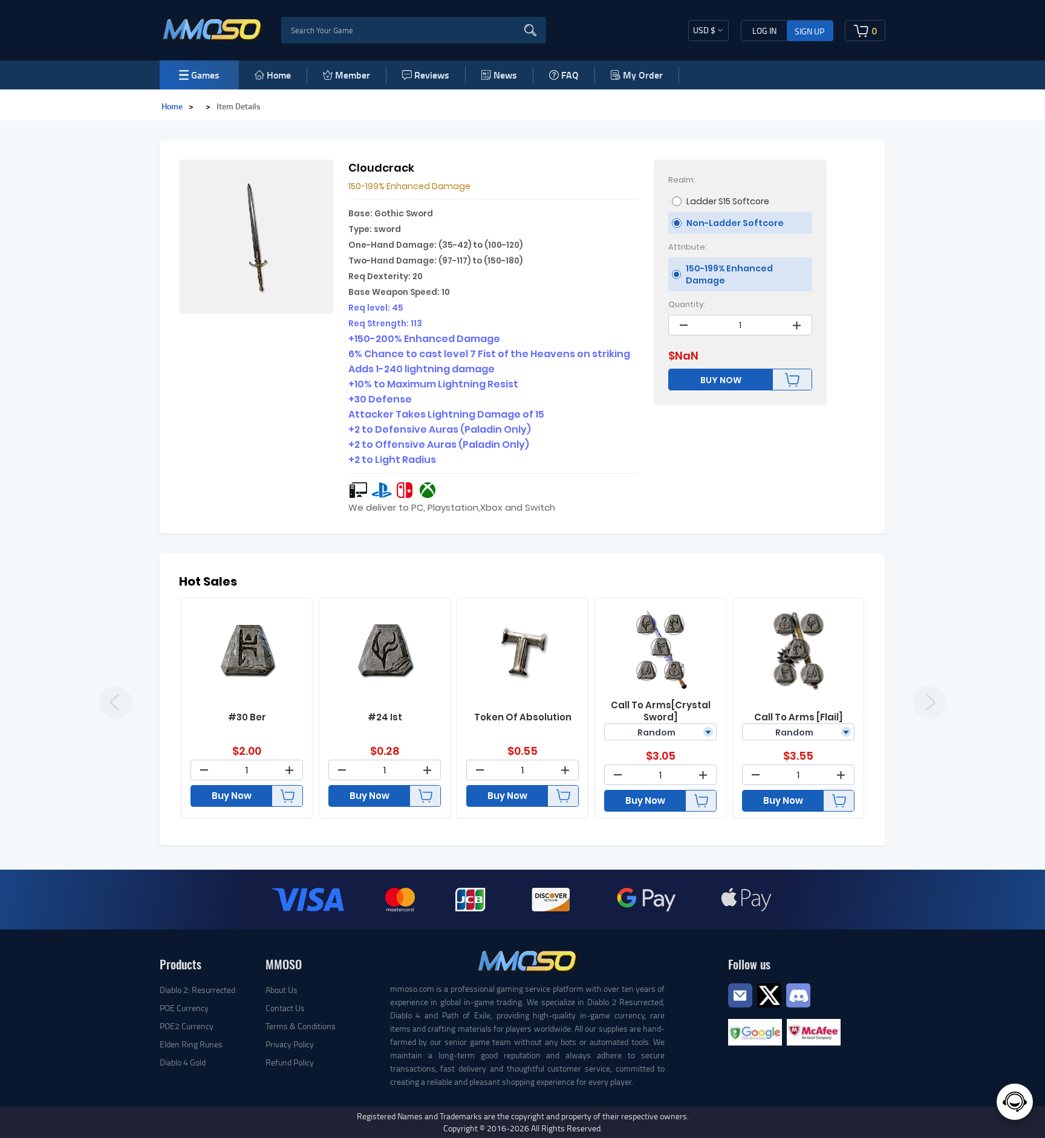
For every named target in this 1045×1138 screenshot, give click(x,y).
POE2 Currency (186, 1026)
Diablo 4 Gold (183, 1062)
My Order (643, 75)
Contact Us (285, 1008)
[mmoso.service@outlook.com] (740, 1006)
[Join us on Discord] (798, 994)
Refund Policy (289, 1062)
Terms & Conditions (300, 1026)
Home (279, 75)
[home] (212, 29)
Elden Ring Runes (191, 1044)
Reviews (431, 75)
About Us (281, 989)
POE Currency (184, 1008)
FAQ (570, 75)
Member (352, 75)
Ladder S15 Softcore (727, 201)
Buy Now (232, 795)
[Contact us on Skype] (769, 994)
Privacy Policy (289, 1044)
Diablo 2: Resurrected (197, 989)
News (505, 75)
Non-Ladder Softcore (735, 223)
